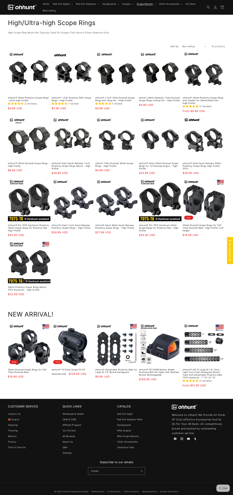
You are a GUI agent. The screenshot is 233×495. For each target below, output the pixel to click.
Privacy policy (114, 491)
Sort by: (174, 46)
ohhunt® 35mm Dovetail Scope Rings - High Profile (28, 164)
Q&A (65, 447)
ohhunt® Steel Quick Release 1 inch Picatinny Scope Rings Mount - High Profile (71, 166)
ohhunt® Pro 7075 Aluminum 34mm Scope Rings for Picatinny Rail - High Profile (158, 228)
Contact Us (14, 413)
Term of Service (17, 447)
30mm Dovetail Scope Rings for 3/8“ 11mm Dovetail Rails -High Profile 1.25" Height (203, 228)
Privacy (12, 441)
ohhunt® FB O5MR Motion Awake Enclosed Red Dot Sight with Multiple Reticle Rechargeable (159, 372)
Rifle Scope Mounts (128, 436)
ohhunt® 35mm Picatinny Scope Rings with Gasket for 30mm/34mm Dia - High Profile (203, 100)
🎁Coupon (13, 419)
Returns (12, 436)
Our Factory (69, 430)
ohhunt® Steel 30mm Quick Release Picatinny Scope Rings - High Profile (114, 226)
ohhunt (66, 491)
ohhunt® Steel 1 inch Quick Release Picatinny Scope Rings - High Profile (71, 226)
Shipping (13, 425)
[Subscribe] (141, 471)
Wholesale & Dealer (73, 413)
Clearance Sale (125, 447)
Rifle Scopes (124, 430)
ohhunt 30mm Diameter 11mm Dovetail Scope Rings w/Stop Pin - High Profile (159, 99)
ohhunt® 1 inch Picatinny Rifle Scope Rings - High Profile (71, 99)
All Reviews (69, 436)
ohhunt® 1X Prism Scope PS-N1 (68, 369)
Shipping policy (149, 491)
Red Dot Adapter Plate (129, 419)
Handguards (124, 425)
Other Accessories (127, 441)
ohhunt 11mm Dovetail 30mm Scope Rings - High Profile (114, 164)
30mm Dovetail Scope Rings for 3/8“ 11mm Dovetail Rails (27, 371)
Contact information (169, 491)
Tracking (13, 430)
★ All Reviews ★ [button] (230, 251)
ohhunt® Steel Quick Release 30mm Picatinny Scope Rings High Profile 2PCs (202, 166)
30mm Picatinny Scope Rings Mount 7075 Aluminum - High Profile (27, 288)
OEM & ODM (69, 419)
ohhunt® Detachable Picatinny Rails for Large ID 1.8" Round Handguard (116, 371)
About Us (68, 441)
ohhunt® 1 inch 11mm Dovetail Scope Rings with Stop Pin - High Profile (115, 99)
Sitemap (67, 452)
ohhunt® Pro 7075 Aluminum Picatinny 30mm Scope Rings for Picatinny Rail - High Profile (28, 228)
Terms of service (131, 491)
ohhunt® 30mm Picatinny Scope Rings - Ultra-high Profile (28, 99)
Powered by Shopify (79, 491)
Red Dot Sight (125, 413)
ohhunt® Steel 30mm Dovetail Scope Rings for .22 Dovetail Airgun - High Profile (158, 166)
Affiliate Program (72, 425)
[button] (62, 4)
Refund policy (98, 491)
